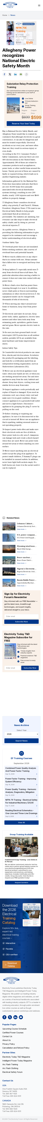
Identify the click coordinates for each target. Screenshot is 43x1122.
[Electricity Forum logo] (10, 5)
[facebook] (4, 74)
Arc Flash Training (10, 1064)
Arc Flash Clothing (10, 1068)
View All (21, 822)
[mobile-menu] (39, 5)
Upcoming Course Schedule (14, 1029)
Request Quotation (21, 882)
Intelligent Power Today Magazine (17, 1060)
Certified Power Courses (12, 1032)
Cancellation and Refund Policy (15, 1048)
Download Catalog (12, 964)
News (13, 15)
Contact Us (7, 1036)
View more (20, 529)
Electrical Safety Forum (12, 1072)
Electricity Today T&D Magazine (16, 1057)
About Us (6, 1040)
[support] (21, 74)
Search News (21, 741)
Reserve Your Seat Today (23, 123)
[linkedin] (15, 74)
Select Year (22, 730)
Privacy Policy (8, 1044)
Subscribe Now (21, 622)
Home (4, 15)
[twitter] (10, 74)
